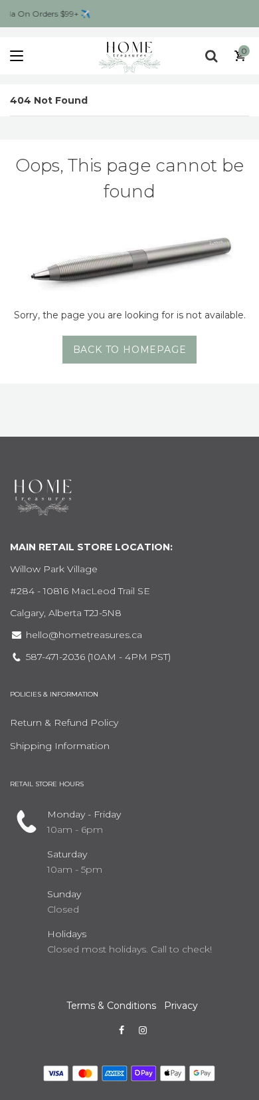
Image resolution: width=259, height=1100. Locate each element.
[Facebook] (121, 1030)
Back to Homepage (130, 350)
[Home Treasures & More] (129, 55)
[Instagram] (142, 1030)
